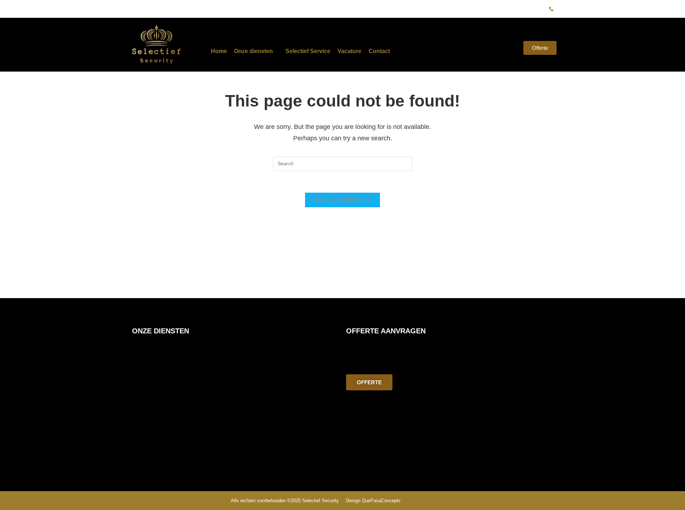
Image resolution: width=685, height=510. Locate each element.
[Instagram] (527, 9)
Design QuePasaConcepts (373, 500)
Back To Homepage (342, 200)
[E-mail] (539, 9)
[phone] (551, 9)
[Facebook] (516, 9)
